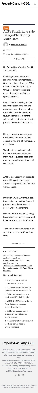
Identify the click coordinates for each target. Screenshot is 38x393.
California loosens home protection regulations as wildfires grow (16, 314)
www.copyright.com (10, 260)
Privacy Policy (15, 387)
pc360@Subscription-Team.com (18, 371)
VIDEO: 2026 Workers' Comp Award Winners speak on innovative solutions (18, 304)
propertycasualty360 (18, 44)
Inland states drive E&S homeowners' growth (16, 282)
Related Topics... (18, 244)
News (6, 28)
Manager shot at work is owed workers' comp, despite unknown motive (19, 324)
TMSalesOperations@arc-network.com (17, 265)
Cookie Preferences (27, 387)
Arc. (15, 385)
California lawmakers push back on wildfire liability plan (17, 295)
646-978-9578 (20, 363)
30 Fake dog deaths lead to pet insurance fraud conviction (18, 288)
